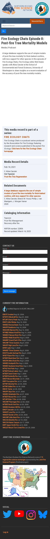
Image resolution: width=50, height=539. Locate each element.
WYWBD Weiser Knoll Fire (12, 332)
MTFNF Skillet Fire (9, 386)
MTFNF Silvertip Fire (10, 384)
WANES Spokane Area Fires (13, 366)
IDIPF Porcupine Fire (10, 381)
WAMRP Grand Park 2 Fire (12, 340)
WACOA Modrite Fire (10, 420)
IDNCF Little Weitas (9, 322)
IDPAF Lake (7, 348)
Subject (5, 264)
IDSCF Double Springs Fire (12, 353)
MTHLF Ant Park (9, 368)
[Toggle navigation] (4, 21)
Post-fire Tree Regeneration (15, 177)
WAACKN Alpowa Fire (10, 330)
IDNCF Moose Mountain (11, 379)
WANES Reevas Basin (10, 325)
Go (4, 31)
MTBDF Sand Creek (10, 374)
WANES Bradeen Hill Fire (11, 407)
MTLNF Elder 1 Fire (9, 399)
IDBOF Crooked (8, 314)
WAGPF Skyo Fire (9, 392)
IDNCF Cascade (8, 410)
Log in (5, 532)
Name (5, 248)
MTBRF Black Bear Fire (11, 358)
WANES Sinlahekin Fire (11, 394)
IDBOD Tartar (7, 389)
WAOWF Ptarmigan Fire (11, 402)
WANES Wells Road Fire (11, 338)
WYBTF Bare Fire (9, 356)
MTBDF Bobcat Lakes (10, 371)
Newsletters (37, 21)
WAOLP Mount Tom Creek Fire (14, 428)
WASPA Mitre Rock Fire (11, 361)
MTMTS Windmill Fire (10, 317)
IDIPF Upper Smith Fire (11, 425)
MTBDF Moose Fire (9, 397)
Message (6, 272)
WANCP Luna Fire (9, 412)
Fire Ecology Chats (17, 137)
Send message (9, 291)
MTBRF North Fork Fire (11, 404)
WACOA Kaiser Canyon (11, 422)
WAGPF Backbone (9, 327)
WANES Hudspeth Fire (11, 363)
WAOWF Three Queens (11, 343)
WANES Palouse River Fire (12, 335)
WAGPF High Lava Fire (11, 345)
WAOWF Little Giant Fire (11, 417)
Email (5, 256)
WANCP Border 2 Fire (10, 415)
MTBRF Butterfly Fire (10, 376)
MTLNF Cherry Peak (10, 320)
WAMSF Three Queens (11, 350)
